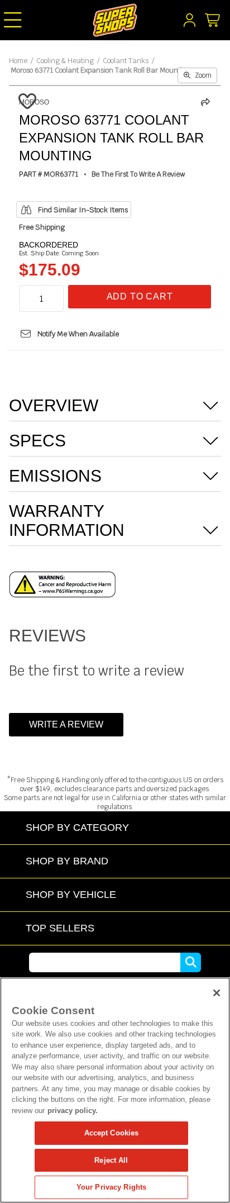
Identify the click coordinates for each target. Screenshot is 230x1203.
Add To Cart (140, 296)
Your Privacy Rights (111, 1187)
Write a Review (66, 724)
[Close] (216, 993)
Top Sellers (60, 928)
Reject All (111, 1160)
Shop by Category (77, 827)
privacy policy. (72, 1110)
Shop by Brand (67, 861)
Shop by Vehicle (71, 894)
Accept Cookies (111, 1133)
